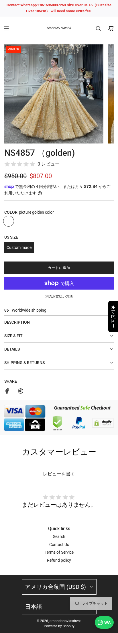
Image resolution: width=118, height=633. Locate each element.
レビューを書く (59, 474)
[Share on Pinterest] (20, 392)
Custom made (19, 247)
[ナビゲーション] (6, 28)
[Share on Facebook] (7, 392)
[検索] (98, 28)
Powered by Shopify (59, 626)
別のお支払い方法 (59, 296)
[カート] (111, 28)
